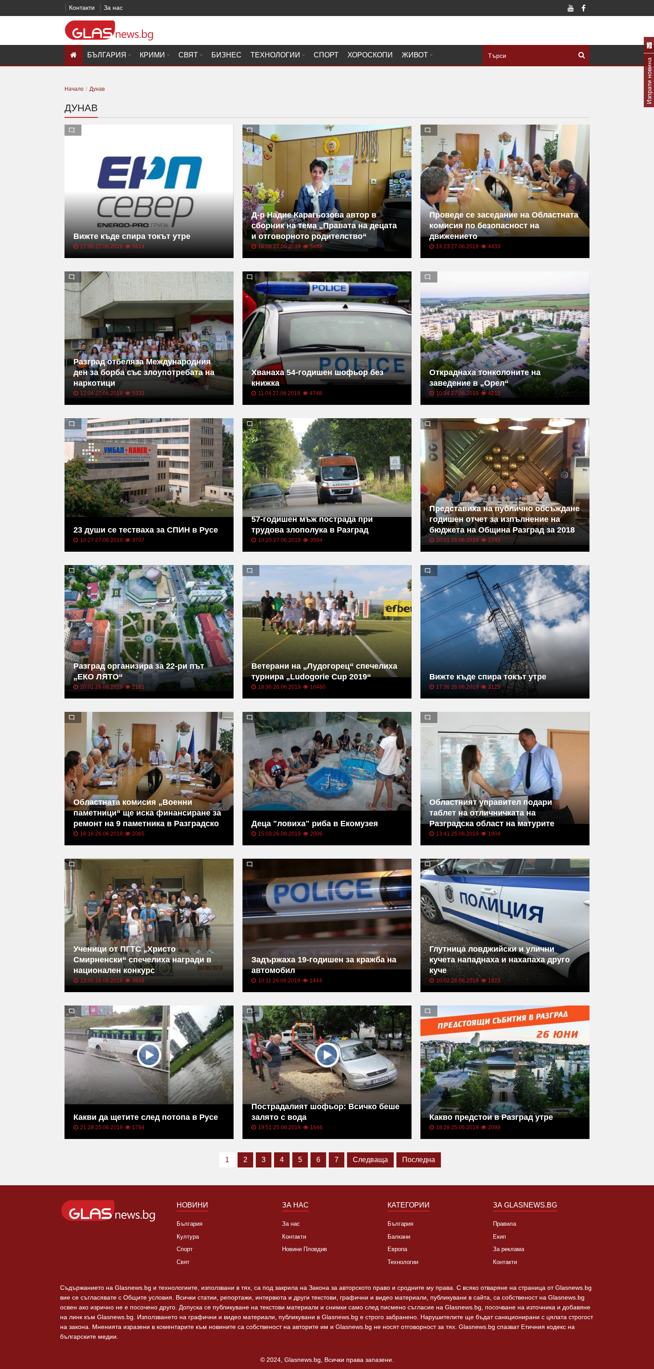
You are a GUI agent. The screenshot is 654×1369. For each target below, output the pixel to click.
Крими (152, 55)
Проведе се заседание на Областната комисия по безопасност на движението (503, 225)
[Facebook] (583, 9)
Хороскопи (370, 55)
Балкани (399, 1236)
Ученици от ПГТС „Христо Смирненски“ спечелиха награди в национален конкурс (142, 960)
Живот (415, 55)
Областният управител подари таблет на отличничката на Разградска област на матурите (491, 813)
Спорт (326, 55)
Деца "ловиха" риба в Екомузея (314, 823)
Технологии (275, 55)
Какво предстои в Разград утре (491, 1117)
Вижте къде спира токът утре (131, 236)
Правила (504, 1223)
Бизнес (226, 55)
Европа (397, 1249)
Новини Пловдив (304, 1249)
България (106, 55)
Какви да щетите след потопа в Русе (145, 1117)
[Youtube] (571, 9)
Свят (188, 55)
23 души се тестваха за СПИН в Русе (145, 529)
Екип (499, 1236)
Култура (188, 1236)
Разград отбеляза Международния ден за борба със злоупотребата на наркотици (143, 372)
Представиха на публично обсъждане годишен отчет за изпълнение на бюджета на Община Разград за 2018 (504, 519)
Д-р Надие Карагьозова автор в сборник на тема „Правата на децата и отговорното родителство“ (324, 225)
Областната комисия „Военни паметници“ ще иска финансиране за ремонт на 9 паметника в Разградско (147, 813)
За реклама (508, 1249)
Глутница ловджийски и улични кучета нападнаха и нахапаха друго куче (499, 960)
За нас (113, 7)
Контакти (82, 7)
